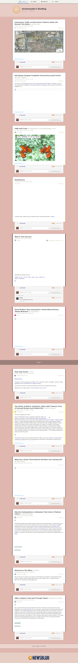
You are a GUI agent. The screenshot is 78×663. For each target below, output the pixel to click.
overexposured (42, 527)
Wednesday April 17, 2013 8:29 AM (24, 410)
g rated (40, 277)
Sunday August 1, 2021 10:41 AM (24, 26)
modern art (43, 416)
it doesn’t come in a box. (40, 387)
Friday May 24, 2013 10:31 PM (23, 181)
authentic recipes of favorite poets (38, 418)
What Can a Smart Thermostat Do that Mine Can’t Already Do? (38, 459)
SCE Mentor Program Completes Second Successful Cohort (38, 75)
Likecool (18, 183)
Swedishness (20, 180)
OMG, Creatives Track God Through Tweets (31, 598)
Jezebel (18, 315)
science (23, 418)
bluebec (21, 297)
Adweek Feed (19, 517)
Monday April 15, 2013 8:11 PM (23, 463)
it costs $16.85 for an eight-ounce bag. (31, 383)
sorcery (20, 277)
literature (17, 418)
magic (33, 277)
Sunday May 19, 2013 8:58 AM (23, 238)
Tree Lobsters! (19, 132)
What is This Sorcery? (23, 237)
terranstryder (22, 62)
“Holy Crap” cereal (19, 382)
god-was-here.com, (29, 609)
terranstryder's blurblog (34, 9)
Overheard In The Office (21, 574)
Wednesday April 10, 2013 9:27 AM (24, 600)
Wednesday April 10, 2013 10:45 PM (24, 572)
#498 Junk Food (21, 128)
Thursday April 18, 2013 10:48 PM (24, 313)
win (44, 277)
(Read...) (53, 216)
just (35, 527)
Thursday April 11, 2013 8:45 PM (24, 515)
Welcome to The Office (23, 570)
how (37, 527)
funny (36, 277)
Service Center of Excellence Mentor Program (40, 83)
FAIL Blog (18, 240)
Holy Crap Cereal (21, 372)
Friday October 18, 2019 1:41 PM (24, 79)
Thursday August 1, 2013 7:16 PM (24, 130)
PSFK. (16, 533)
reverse (25, 277)
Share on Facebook (19, 278)
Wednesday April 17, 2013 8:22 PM (24, 373)
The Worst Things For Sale (21, 375)
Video (29, 277)
